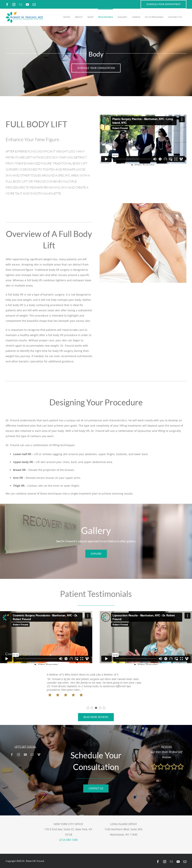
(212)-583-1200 (68, 840)
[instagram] (18, 754)
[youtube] (25, 754)
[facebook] (11, 754)
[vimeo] (38, 754)
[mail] (32, 754)
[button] (88, 708)
